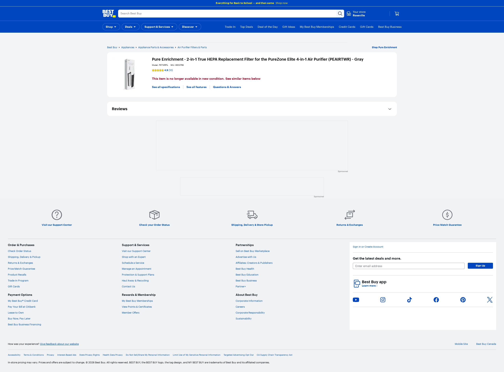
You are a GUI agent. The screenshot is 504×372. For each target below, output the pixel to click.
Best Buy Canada (486, 343)
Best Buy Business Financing (24, 324)
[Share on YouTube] (356, 300)
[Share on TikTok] (409, 300)
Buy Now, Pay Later (19, 318)
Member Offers (130, 312)
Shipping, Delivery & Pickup (24, 256)
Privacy (50, 355)
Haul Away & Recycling (135, 280)
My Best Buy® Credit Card (23, 300)
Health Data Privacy (113, 355)
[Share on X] (490, 300)
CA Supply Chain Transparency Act (274, 355)
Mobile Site (461, 343)
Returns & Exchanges (20, 262)
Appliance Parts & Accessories (156, 47)
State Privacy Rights (89, 355)
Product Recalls (17, 274)
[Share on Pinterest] (463, 300)
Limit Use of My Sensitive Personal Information (196, 355)
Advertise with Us (246, 256)
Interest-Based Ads (66, 355)
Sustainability (244, 318)
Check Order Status (19, 251)
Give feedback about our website (59, 343)
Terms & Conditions (34, 355)
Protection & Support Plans (138, 274)
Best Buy (112, 47)
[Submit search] (340, 14)
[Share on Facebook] (436, 300)
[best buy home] (109, 14)
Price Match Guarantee (21, 268)
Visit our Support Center (136, 251)
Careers (240, 306)
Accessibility (14, 355)
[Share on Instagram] (383, 300)
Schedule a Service (133, 262)
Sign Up (480, 265)
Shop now (282, 3)
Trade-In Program (18, 280)
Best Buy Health (245, 268)
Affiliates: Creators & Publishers (254, 262)
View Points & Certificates (137, 306)
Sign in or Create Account (368, 246)
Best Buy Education (247, 274)
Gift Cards (14, 286)
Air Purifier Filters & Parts (192, 47)
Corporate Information (249, 300)
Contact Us (128, 286)
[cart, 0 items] (397, 13)
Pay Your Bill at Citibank (22, 306)
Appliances (127, 47)
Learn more (369, 285)
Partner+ (241, 286)
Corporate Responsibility (250, 312)
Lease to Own (16, 312)
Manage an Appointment (136, 268)
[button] (111, 26)
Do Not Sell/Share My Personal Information (148, 355)
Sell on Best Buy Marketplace (253, 251)
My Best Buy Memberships (137, 300)
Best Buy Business (246, 280)
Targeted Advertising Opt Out (239, 355)
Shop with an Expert (134, 256)
